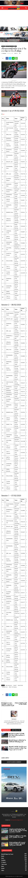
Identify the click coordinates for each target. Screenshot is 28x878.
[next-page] (4, 753)
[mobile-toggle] (2, 8)
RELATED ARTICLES (6, 730)
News (15, 46)
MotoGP (15, 685)
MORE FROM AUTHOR (16, 730)
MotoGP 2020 (20, 685)
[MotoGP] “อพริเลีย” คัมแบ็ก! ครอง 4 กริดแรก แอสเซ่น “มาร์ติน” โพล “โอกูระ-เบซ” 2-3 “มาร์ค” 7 (18, 748)
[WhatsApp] (16, 58)
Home (2, 44)
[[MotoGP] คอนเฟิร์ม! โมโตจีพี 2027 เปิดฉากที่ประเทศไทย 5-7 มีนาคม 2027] (4, 735)
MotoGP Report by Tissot (9, 46)
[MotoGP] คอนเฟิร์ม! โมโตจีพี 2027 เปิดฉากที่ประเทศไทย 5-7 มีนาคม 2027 (17, 735)
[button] (26, 8)
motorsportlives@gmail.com (16, 820)
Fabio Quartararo (9, 685)
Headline (6, 44)
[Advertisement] (14, 18)
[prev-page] (2, 753)
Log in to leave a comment (14, 762)
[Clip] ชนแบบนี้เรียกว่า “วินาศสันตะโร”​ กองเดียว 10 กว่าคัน (17, 836)
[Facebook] (7, 58)
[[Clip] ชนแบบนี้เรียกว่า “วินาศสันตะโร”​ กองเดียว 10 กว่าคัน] (4, 837)
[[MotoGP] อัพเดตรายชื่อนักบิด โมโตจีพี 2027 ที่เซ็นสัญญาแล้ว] (4, 741)
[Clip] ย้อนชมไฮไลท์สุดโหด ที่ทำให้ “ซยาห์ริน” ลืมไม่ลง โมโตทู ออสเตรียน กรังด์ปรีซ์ (18, 830)
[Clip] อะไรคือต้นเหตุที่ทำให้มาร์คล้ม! (21, 703)
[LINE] (13, 58)
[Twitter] (10, 58)
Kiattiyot (4, 53)
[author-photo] (14, 717)
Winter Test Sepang (12, 686)
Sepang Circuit (4, 686)
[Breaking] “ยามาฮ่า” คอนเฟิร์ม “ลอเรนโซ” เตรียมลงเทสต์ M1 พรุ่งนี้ (7, 704)
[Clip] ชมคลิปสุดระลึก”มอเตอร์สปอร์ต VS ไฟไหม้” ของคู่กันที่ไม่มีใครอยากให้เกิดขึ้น (17, 844)
